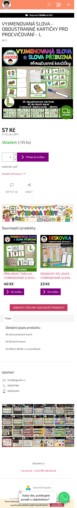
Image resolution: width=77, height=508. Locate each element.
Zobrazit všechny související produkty (38, 307)
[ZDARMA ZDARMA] (20, 251)
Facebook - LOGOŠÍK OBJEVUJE (38, 471)
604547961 (13, 386)
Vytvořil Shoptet (42, 488)
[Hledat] (49, 4)
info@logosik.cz (16, 380)
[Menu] (68, 4)
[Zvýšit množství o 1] (15, 155)
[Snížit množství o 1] (15, 159)
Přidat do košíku (35, 157)
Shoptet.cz (38, 463)
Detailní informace (12, 174)
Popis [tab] (8, 318)
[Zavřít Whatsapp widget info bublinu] (20, 492)
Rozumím (57, 505)
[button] (64, 497)
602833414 (13, 391)
